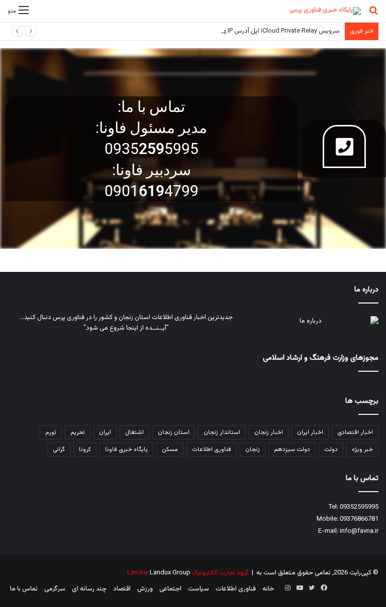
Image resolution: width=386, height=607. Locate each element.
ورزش (145, 589)
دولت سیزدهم (292, 449)
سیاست (198, 589)
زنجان (252, 449)
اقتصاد (122, 589)
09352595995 (359, 507)
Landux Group (170, 573)
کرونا (85, 449)
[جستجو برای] (373, 15)
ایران (105, 432)
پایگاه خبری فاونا (126, 449)
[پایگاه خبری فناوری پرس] (325, 11)
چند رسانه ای (89, 589)
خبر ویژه (362, 449)
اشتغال (134, 432)
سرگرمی (54, 589)
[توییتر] (312, 588)
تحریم (77, 432)
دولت (331, 449)
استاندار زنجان (222, 432)
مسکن (170, 449)
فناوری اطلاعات (211, 449)
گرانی (59, 449)
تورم (50, 432)
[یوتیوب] (300, 588)
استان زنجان (173, 432)
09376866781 (359, 519)
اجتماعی (170, 589)
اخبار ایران (310, 432)
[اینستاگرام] (287, 588)
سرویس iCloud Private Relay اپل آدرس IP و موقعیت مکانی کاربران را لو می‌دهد (235, 31)
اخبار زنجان (268, 432)
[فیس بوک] (324, 588)
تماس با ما (24, 589)
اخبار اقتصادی (355, 432)
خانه (268, 589)
